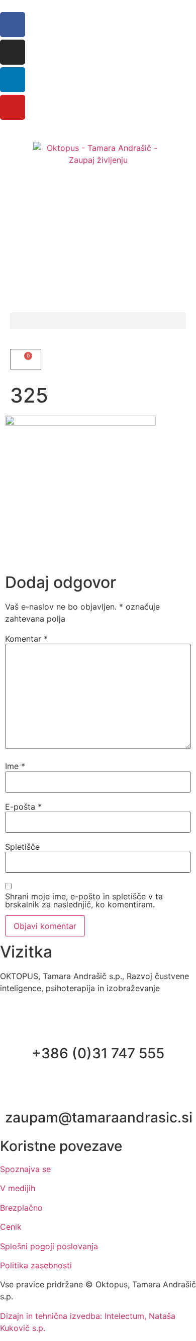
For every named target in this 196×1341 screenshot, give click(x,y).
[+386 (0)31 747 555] (98, 1028)
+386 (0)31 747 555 (98, 1053)
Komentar (26, 639)
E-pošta (23, 807)
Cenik (11, 1227)
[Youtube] (12, 107)
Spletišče (22, 847)
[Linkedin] (12, 79)
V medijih (17, 1188)
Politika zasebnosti (36, 1265)
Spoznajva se (25, 1169)
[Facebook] (12, 24)
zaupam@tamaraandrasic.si (98, 1117)
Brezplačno (21, 1208)
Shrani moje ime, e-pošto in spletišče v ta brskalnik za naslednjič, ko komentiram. (84, 900)
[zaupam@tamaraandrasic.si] (98, 1092)
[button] (98, 320)
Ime (15, 766)
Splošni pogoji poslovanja (49, 1246)
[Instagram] (12, 52)
